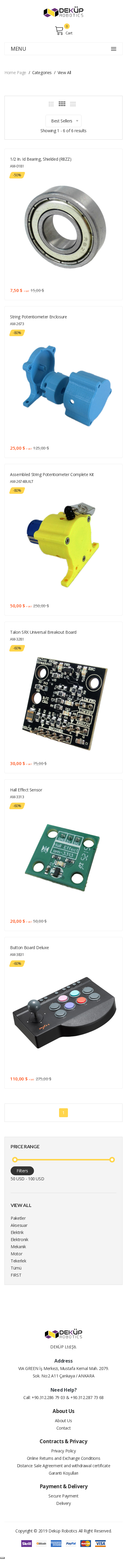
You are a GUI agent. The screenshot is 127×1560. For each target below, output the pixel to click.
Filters (22, 1170)
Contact (63, 1428)
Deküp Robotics (62, 1531)
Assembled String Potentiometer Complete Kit (52, 474)
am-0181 (17, 166)
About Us (63, 1420)
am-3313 (17, 796)
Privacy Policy (63, 1451)
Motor (16, 1253)
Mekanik (18, 1246)
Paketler (18, 1218)
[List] (73, 104)
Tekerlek (18, 1261)
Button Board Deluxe (29, 947)
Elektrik (17, 1232)
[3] (51, 104)
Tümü (16, 1268)
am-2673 (17, 323)
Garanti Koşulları (63, 1473)
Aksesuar (19, 1225)
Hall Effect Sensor (26, 790)
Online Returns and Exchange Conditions (63, 1458)
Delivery (63, 1503)
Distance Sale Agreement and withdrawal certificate (63, 1465)
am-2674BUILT (21, 481)
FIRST (16, 1275)
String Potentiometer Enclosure (38, 317)
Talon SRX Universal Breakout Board (43, 632)
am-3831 (17, 954)
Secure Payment (63, 1496)
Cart (69, 33)
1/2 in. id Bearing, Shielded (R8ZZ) (40, 159)
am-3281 (17, 639)
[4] (62, 103)
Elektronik (19, 1239)
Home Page (15, 72)
